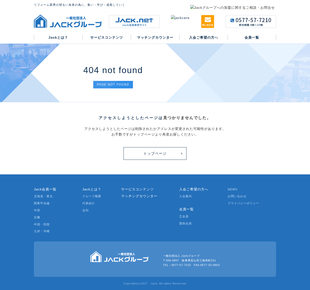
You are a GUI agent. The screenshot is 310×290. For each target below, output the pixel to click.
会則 (85, 210)
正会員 (184, 216)
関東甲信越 (42, 203)
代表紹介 (88, 203)
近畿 (37, 217)
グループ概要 (91, 196)
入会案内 (185, 196)
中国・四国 (42, 224)
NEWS (232, 189)
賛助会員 (185, 223)
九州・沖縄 (42, 231)
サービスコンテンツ (137, 189)
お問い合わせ (237, 196)
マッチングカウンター (139, 196)
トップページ (155, 153)
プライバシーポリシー (243, 203)
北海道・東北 (43, 196)
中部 (37, 210)
